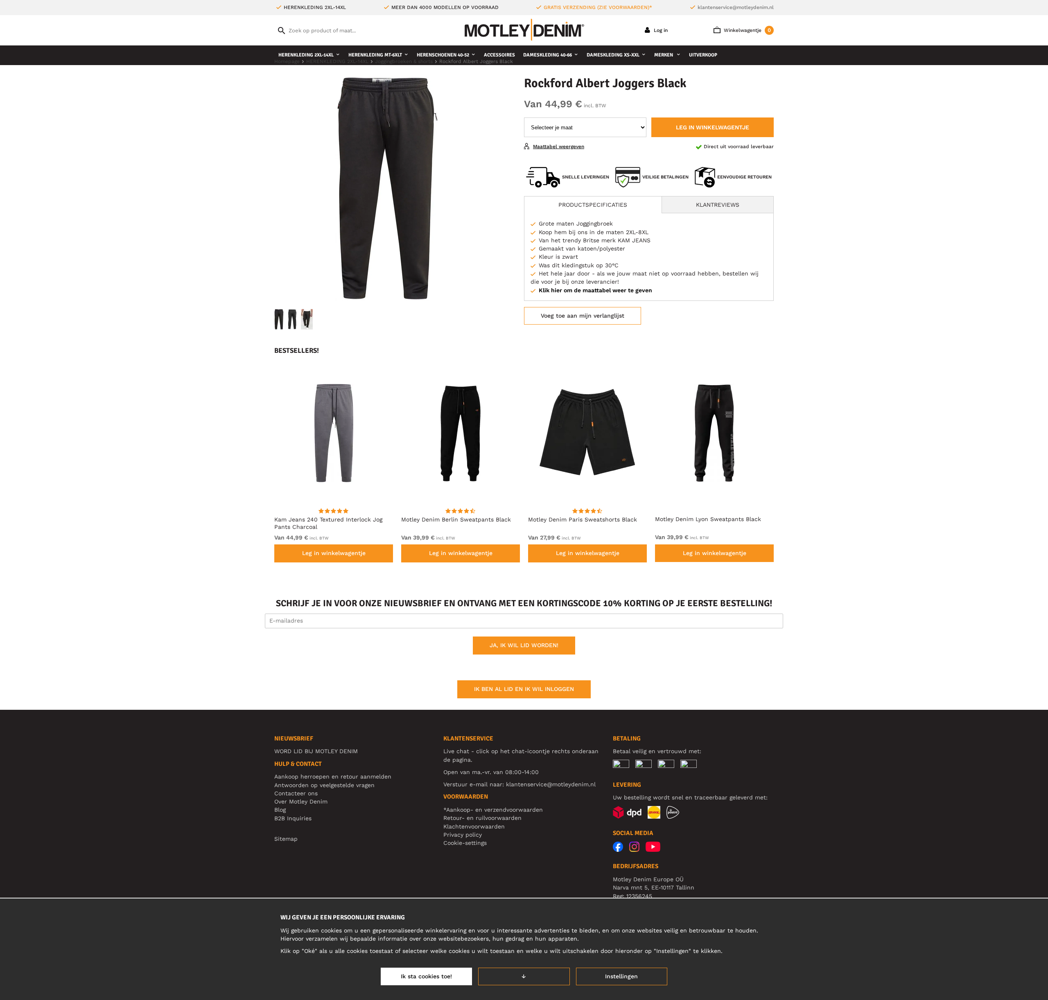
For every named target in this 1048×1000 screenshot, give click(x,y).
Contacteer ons (296, 793)
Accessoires (499, 55)
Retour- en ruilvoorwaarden (482, 818)
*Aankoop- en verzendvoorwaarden (493, 809)
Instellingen (621, 976)
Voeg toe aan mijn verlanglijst (582, 315)
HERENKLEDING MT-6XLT (375, 55)
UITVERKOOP (703, 55)
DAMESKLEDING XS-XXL (613, 55)
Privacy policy (462, 834)
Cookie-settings (465, 843)
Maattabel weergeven (558, 146)
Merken (664, 55)
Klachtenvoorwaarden (474, 826)
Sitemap (286, 838)
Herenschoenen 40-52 (443, 55)
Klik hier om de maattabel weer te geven (595, 290)
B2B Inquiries (293, 818)
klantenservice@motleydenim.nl (736, 7)
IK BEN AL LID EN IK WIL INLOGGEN (524, 689)
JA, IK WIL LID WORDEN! (524, 645)
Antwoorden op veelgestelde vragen (324, 785)
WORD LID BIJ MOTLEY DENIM (316, 751)
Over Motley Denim (301, 801)
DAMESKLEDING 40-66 (547, 55)
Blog (280, 809)
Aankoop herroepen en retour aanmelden (332, 776)
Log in (660, 30)
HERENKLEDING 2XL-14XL (306, 55)
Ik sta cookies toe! (426, 976)
